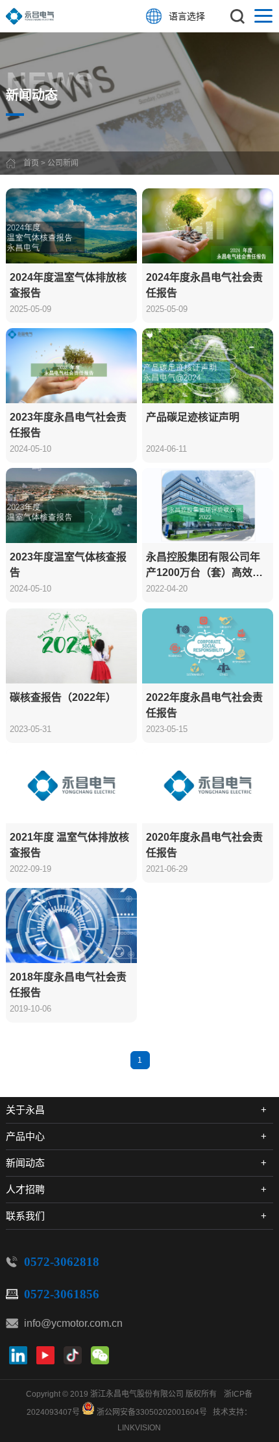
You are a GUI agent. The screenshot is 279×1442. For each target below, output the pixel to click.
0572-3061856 (61, 1294)
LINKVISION (139, 1427)
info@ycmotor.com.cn (73, 1323)
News (49, 79)
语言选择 (187, 16)
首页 (31, 163)
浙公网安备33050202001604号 (152, 1412)
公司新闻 (63, 163)
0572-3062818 (61, 1262)
